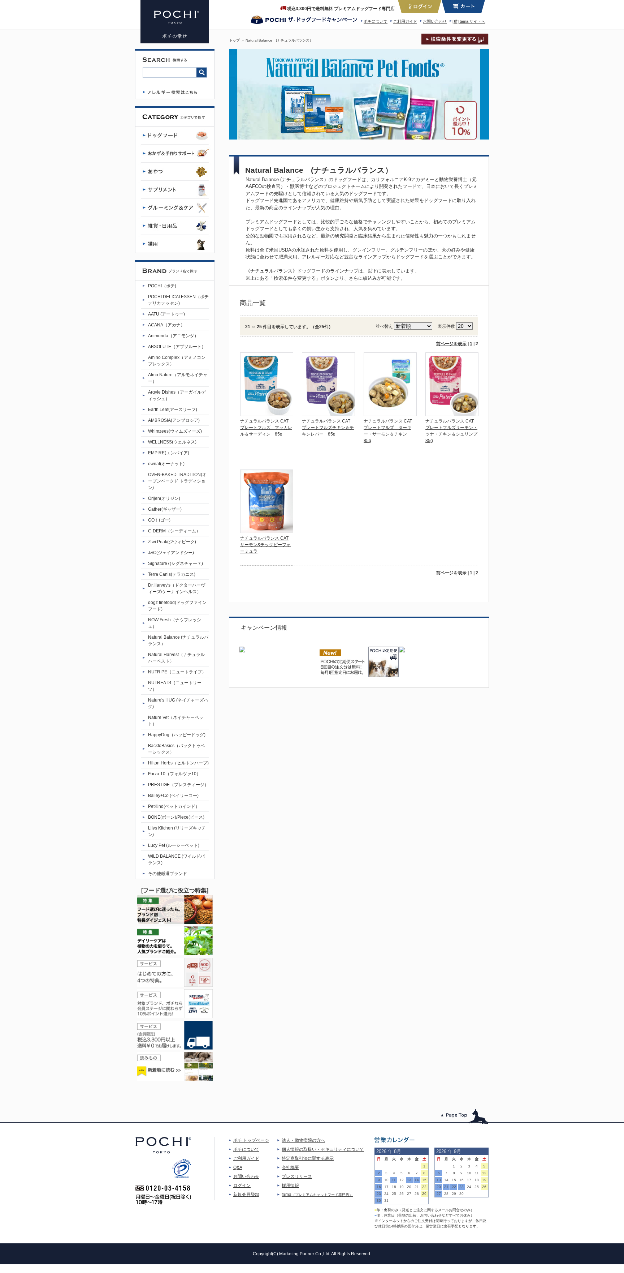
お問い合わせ (435, 21)
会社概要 (290, 1167)
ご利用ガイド (405, 21)
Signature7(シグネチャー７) (175, 563)
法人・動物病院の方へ (303, 1140)
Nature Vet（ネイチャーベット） (175, 720)
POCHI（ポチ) (162, 285)
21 (417, 1187)
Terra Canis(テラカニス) (171, 574)
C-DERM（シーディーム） (174, 530)
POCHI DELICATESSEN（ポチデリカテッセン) (178, 300)
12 (401, 1180)
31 (386, 1201)
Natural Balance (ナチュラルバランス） (279, 40)
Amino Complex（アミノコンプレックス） (176, 361)
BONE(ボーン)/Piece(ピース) (176, 817)
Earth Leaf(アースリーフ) (172, 409)
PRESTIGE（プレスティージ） (178, 784)
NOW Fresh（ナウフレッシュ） (174, 623)
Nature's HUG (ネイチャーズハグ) (178, 703)
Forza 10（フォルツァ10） (174, 773)
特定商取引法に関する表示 (308, 1158)
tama (317, 1194)
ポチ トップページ (251, 1140)
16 (379, 1187)
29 (424, 1194)
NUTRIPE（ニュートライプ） (177, 671)
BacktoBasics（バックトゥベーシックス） (176, 749)
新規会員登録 (246, 1194)
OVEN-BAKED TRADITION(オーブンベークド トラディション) (177, 481)
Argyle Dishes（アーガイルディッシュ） (177, 395)
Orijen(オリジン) (164, 498)
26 (401, 1194)
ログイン (242, 1185)
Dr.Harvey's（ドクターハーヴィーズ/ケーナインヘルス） (176, 588)
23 (379, 1194)
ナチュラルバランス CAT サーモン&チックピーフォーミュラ (265, 545)
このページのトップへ (465, 1116)
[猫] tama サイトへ (468, 21)
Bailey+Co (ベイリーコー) (173, 795)
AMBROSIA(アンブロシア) (174, 420)
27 (409, 1194)
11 (394, 1180)
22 (424, 1187)
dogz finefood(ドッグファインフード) (177, 606)
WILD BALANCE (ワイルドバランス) (176, 859)
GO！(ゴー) (159, 520)
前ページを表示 (451, 343)
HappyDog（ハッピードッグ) (176, 734)
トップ (234, 40)
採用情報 (290, 1185)
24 (386, 1194)
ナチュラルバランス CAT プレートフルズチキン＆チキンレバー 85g (328, 428)
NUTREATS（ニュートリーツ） (175, 686)
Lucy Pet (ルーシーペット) (173, 845)
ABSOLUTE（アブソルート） (177, 346)
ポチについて (375, 21)
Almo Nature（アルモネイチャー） (177, 378)
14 (417, 1180)
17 (386, 1187)
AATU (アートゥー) (166, 314)
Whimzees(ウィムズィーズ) (175, 431)
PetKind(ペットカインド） (174, 806)
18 (394, 1187)
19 (401, 1187)
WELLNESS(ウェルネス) (172, 442)
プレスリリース (297, 1176)
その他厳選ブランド (167, 873)
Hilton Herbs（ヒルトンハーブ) (178, 763)
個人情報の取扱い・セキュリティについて (323, 1149)
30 (379, 1201)
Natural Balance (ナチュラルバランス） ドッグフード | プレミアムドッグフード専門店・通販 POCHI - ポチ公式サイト (174, 21)
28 (417, 1194)
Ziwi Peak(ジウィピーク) (172, 541)
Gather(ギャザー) (165, 509)
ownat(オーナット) (166, 463)
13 (409, 1180)
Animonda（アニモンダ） (173, 335)
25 (394, 1194)
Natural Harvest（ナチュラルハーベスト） (176, 658)
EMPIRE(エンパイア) (168, 452)
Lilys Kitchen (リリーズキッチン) (177, 831)
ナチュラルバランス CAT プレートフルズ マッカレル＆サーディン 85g (266, 428)
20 (409, 1187)
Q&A (237, 1167)
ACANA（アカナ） (166, 324)
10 (386, 1180)
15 (424, 1180)
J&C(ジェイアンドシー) (171, 552)
